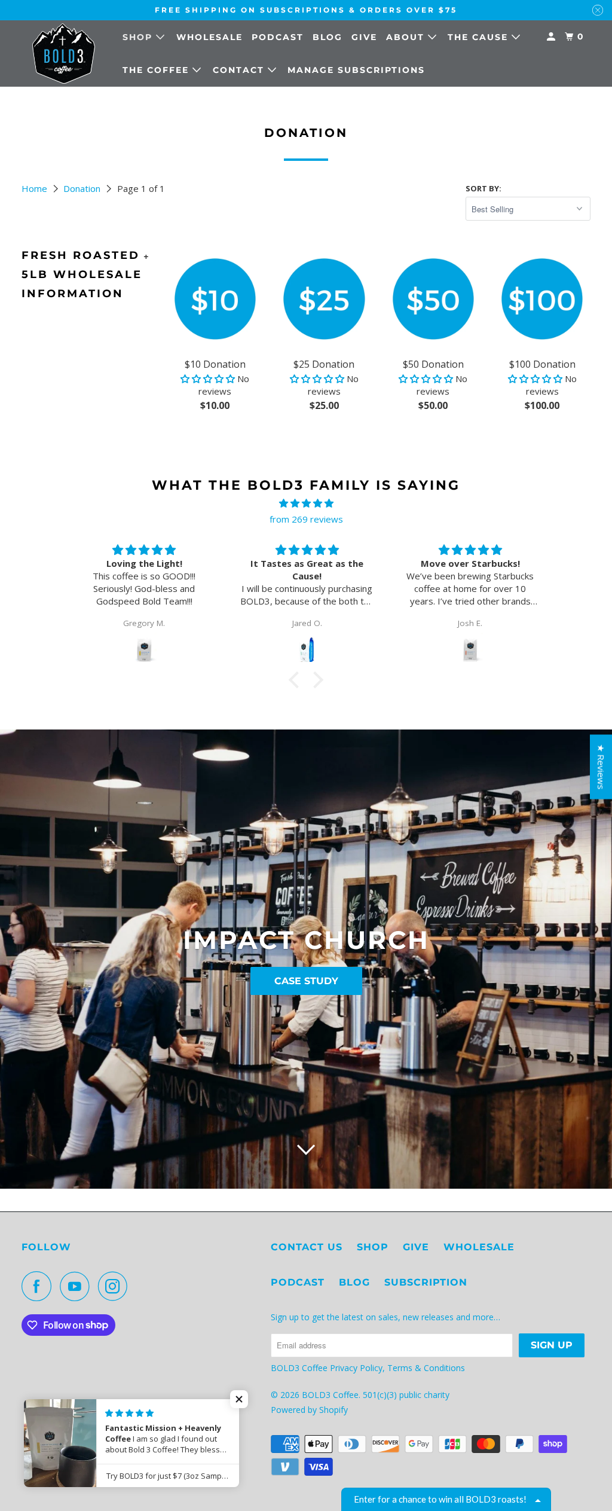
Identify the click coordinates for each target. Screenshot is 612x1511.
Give (364, 37)
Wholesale (209, 37)
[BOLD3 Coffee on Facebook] (39, 1286)
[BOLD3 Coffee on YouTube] (78, 1286)
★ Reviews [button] (601, 766)
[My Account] (552, 36)
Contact (240, 70)
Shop (139, 37)
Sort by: (483, 188)
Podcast (278, 37)
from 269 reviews (306, 519)
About (407, 37)
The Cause (480, 37)
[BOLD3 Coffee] (64, 53)
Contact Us (306, 1247)
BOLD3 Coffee (330, 1394)
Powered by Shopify (309, 1409)
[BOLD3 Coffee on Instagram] (116, 1286)
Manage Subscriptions (356, 70)
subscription (425, 1282)
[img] (305, 503)
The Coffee (157, 70)
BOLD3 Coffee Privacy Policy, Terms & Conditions (369, 1367)
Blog (327, 37)
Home (36, 188)
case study (306, 981)
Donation (83, 188)
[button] (208, 378)
